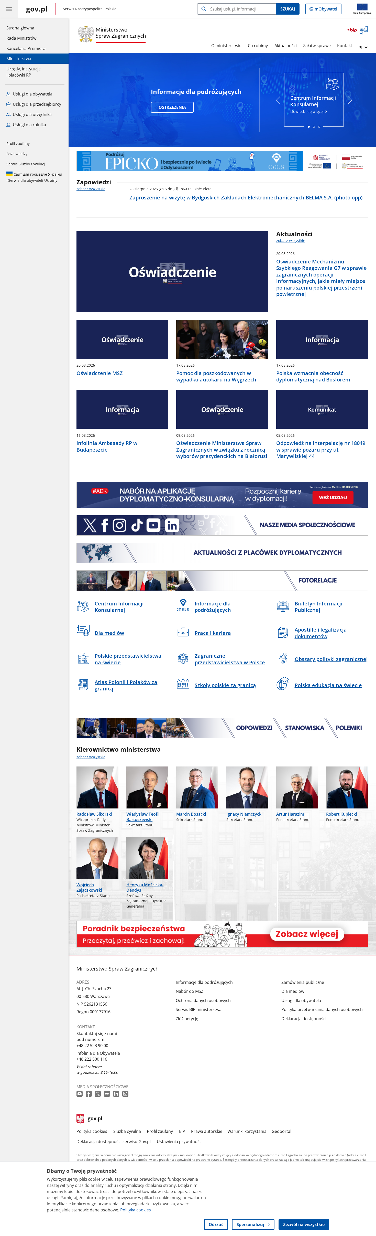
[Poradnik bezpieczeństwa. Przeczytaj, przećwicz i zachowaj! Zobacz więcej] (222, 934)
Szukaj (287, 9)
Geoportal (281, 1131)
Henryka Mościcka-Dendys (144, 887)
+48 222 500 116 (91, 1059)
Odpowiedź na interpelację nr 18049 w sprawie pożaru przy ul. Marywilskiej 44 (320, 450)
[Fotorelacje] (222, 580)
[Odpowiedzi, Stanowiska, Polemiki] (222, 728)
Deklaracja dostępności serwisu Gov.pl (113, 1141)
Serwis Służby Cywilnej (25, 164)
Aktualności (285, 45)
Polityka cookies (91, 1131)
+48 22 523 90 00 (92, 1045)
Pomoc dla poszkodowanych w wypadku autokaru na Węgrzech (216, 376)
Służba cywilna (127, 1131)
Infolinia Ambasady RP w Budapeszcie (106, 446)
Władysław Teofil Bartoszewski (142, 816)
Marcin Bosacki (191, 814)
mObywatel (325, 10)
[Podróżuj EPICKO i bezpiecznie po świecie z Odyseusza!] (222, 161)
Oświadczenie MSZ (99, 373)
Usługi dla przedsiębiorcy (36, 104)
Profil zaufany (18, 143)
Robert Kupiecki (341, 814)
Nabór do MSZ (189, 991)
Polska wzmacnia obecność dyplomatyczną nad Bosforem (313, 376)
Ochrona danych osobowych (203, 1000)
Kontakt (344, 45)
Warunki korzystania (247, 1131)
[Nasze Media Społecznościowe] (222, 525)
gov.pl (94, 1119)
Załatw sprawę (317, 45)
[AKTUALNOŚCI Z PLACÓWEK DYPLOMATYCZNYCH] (222, 553)
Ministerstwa (18, 58)
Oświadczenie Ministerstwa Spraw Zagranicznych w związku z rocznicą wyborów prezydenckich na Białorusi (221, 450)
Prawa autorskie (206, 1131)
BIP (182, 1131)
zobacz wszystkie (90, 188)
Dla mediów (292, 991)
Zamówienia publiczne (302, 982)
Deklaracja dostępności (303, 1018)
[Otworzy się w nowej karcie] (80, 1094)
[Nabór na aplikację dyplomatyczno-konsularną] (222, 495)
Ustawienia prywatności (180, 1141)
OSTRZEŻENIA (172, 107)
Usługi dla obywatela (32, 94)
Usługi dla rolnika (29, 124)
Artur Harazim (290, 814)
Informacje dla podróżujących (204, 982)
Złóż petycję (187, 1018)
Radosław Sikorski (94, 814)
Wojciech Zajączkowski (89, 887)
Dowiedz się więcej (313, 104)
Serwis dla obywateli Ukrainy (34, 177)
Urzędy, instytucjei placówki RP (23, 72)
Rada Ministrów (21, 38)
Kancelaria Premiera (26, 48)
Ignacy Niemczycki (244, 814)
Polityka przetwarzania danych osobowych (322, 1009)
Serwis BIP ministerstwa (199, 1009)
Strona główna (26, 28)
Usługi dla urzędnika (32, 114)
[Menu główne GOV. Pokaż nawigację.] (9, 9)
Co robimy (258, 45)
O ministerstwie (226, 45)
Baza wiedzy (16, 153)
